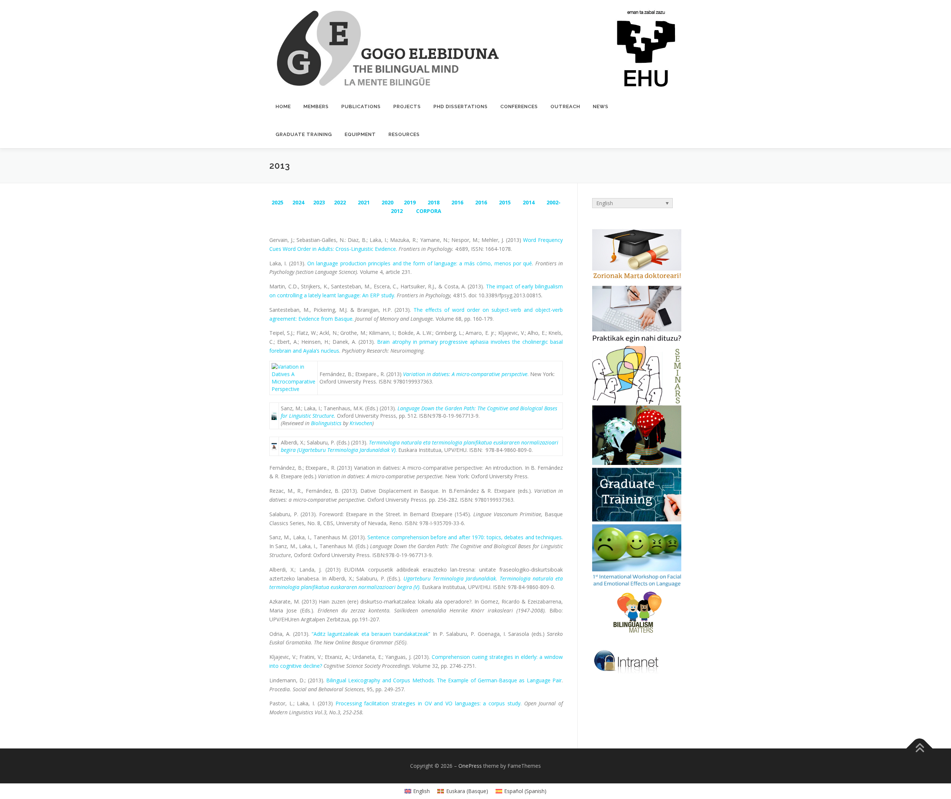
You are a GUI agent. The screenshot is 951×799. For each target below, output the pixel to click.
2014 (529, 202)
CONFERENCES (519, 106)
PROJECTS (407, 106)
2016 (457, 202)
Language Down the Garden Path (435, 408)
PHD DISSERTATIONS (461, 106)
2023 (319, 202)
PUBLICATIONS (361, 106)
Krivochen (361, 423)
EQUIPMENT (360, 134)
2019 (410, 202)
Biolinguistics (326, 423)
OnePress (470, 765)
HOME (283, 106)
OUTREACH (565, 106)
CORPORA (428, 210)
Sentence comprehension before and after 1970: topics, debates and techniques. (465, 537)
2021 (364, 202)
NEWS (600, 106)
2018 (433, 202)
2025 (277, 202)
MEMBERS (316, 106)
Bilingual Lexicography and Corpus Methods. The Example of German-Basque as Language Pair (444, 680)
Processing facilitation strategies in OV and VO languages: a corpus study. (428, 703)
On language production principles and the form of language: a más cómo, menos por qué (419, 263)
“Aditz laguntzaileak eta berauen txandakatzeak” (371, 633)
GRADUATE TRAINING (304, 134)
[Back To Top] (919, 748)
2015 (505, 202)
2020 (387, 202)
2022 (340, 202)
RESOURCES (404, 134)
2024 (298, 202)
